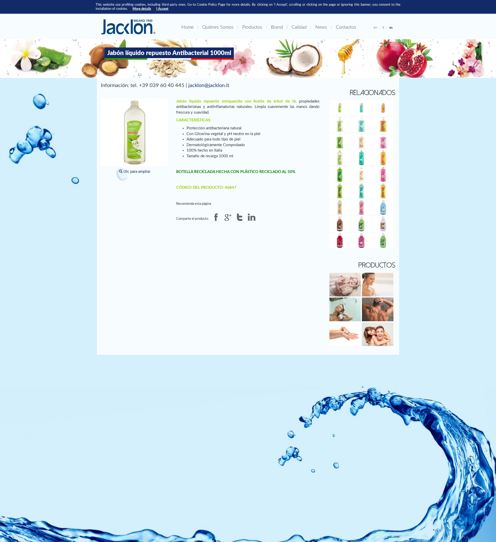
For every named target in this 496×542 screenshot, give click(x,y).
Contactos (346, 27)
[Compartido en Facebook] (216, 217)
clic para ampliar (136, 172)
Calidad (299, 27)
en (375, 27)
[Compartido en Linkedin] (251, 217)
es (391, 27)
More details (142, 8)
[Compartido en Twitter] (240, 217)
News (321, 27)
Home (187, 27)
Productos (252, 27)
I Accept (162, 8)
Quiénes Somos (218, 27)
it (383, 27)
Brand (277, 27)
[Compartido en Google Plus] (228, 217)
